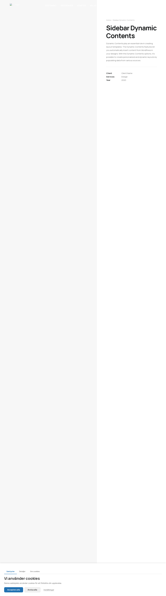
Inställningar (49, 590)
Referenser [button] (67, 5)
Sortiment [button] (51, 5)
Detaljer (22, 571)
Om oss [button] (104, 5)
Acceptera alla (13, 590)
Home (108, 20)
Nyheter (81, 5)
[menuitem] (50, 5)
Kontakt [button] (116, 5)
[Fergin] (16, 5)
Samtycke (10, 571)
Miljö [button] (93, 5)
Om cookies (35, 571)
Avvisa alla (32, 590)
